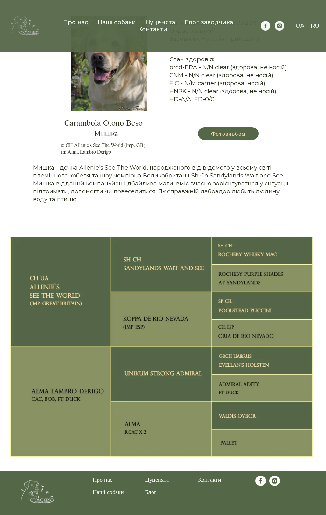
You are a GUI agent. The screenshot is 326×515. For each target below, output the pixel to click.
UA (299, 25)
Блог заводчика (209, 22)
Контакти (152, 29)
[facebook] (265, 26)
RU (315, 25)
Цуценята (157, 479)
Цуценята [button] (160, 22)
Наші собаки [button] (117, 22)
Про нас (75, 22)
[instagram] (279, 26)
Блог (150, 492)
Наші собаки (108, 492)
